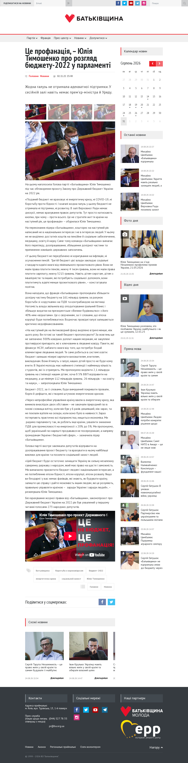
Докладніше (57, 678)
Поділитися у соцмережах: (46, 602)
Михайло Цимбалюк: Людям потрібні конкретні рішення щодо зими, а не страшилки (151, 418)
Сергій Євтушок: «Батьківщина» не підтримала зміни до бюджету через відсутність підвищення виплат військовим (151, 563)
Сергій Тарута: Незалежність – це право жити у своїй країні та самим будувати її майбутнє (43, 667)
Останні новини (135, 135)
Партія (31, 38)
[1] (148, 96)
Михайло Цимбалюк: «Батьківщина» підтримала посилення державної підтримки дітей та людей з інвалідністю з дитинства (151, 156)
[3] (124, 113)
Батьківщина (43, 570)
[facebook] (118, 3)
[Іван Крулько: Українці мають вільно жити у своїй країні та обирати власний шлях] (88, 646)
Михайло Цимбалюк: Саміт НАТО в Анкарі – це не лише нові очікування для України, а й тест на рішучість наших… (152, 442)
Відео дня (131, 284)
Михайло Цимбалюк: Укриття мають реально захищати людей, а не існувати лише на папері (151, 180)
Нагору (154, 747)
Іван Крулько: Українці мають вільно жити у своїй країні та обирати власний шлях (85, 667)
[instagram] (144, 3)
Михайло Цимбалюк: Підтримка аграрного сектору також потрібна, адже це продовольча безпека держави (151, 539)
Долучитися (96, 38)
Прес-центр (61, 38)
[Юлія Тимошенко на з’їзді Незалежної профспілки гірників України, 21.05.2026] (142, 244)
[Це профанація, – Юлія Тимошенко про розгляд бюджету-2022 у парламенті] (70, 150)
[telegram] (137, 3)
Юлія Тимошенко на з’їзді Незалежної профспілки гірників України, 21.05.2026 (139, 265)
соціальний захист (71, 578)
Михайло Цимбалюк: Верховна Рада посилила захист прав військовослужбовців (152, 204)
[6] (136, 105)
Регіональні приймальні (63, 746)
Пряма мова (132, 349)
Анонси (42, 746)
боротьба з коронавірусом (69, 570)
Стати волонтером (90, 746)
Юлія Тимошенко (95, 578)
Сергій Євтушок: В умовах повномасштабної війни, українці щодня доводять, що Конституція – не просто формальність (151, 490)
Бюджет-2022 (96, 570)
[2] (130, 105)
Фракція (45, 38)
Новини (79, 38)
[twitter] (124, 3)
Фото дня (131, 220)
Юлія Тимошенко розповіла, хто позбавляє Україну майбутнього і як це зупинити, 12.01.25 (141, 329)
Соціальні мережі (88, 698)
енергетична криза (46, 578)
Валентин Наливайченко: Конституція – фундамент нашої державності (151, 466)
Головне (34, 76)
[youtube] (131, 3)
